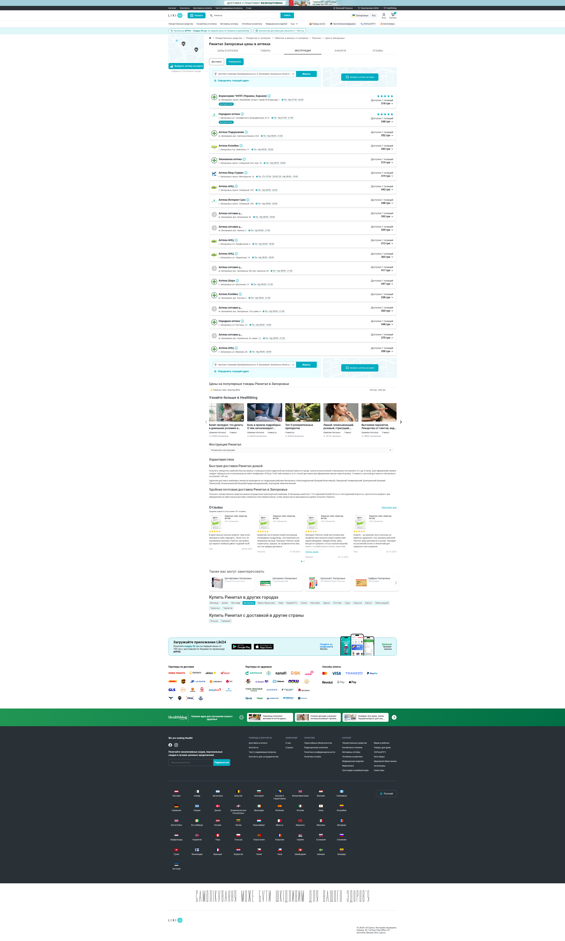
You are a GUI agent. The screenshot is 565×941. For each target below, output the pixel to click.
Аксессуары (379, 766)
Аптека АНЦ (236, 186)
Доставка (217, 61)
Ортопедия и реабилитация (355, 770)
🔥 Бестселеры (387, 24)
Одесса (326, 603)
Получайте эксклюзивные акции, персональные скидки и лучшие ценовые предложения (195, 753)
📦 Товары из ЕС (317, 24)
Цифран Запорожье (379, 578)
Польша (214, 621)
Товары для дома (382, 747)
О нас (248, 8)
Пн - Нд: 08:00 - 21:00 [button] (273, 136)
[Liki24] (175, 920)
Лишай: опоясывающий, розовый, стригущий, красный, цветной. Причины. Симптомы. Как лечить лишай (339, 426)
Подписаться (222, 762)
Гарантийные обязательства (318, 743)
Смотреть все (389, 507)
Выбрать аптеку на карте (189, 66)
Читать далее (311, 552)
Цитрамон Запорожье (284, 578)
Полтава (337, 603)
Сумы (347, 603)
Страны (289, 747)
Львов (304, 603)
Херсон (368, 603)
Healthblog (392, 8)
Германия (226, 621)
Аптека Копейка (241, 145)
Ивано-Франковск (266, 603)
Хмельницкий (381, 603)
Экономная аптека (244, 159)
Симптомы (379, 770)
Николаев (315, 603)
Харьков (357, 603)
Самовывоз (235, 61)
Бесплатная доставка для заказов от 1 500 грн (281, 31)
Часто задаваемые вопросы (229, 8)
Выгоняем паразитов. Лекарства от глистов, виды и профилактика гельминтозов (379, 426)
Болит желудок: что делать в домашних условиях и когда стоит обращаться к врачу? (226, 426)
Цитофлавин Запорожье (238, 578)
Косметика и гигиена (207, 24)
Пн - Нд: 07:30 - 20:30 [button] (293, 99)
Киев (281, 603)
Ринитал (316, 38)
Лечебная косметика (252, 24)
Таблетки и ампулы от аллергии (291, 38)
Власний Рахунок (344, 8)
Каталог (172, 8)
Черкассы (215, 608)
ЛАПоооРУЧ (380, 752)
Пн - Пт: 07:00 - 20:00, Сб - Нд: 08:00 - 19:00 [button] (278, 176)
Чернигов (227, 608)
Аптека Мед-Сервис (246, 173)
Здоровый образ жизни (385, 761)
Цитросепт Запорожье (332, 578)
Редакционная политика (316, 747)
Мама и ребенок (381, 743)
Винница (214, 603)
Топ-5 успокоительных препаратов (299, 426)
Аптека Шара (237, 280)
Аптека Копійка (240, 294)
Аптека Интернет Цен (248, 200)
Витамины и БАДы (229, 24)
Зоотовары (379, 756)
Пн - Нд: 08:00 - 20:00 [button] (263, 149)
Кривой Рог (292, 603)
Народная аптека (242, 114)
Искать (306, 74)
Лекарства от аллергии (258, 38)
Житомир (235, 603)
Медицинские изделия (276, 24)
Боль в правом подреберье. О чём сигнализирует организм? (264, 426)
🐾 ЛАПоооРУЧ (367, 24)
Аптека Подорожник (246, 132)
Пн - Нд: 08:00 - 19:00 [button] (261, 325)
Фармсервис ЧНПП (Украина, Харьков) (269, 96)
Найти (287, 15)
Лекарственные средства (180, 24)
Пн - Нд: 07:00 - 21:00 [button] (283, 118)
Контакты (185, 8)
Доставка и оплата (202, 8)
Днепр (225, 603)
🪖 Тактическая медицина (342, 24)
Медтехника (348, 766)
